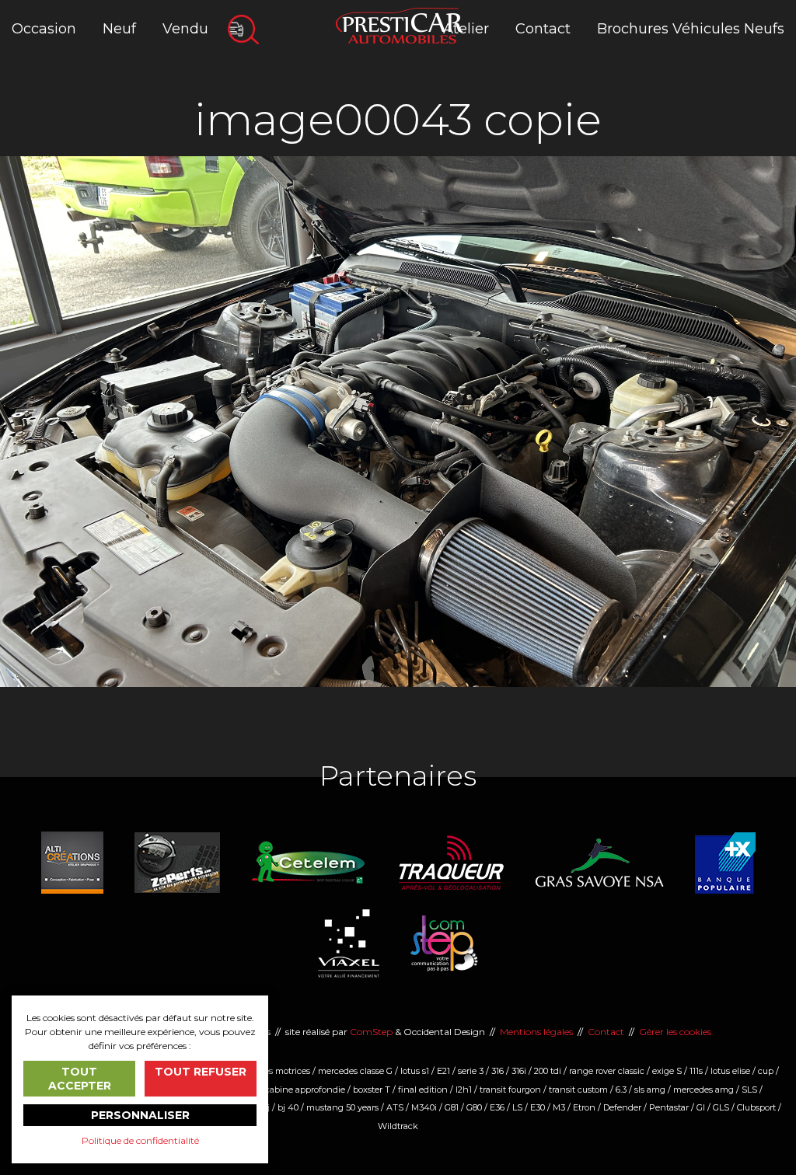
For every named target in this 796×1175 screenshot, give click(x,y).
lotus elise (730, 1070)
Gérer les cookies (675, 1031)
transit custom (578, 1089)
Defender (622, 1107)
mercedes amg (703, 1089)
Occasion (44, 28)
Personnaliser (140, 1115)
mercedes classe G (355, 1070)
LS (517, 1107)
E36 (497, 1107)
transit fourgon (510, 1089)
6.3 (621, 1089)
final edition (423, 1089)
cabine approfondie (305, 1089)
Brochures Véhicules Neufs (690, 28)
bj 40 (288, 1107)
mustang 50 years (342, 1107)
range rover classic (606, 1070)
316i (518, 1070)
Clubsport (756, 1107)
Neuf (119, 28)
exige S (667, 1070)
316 (497, 1070)
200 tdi (547, 1070)
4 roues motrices (276, 1070)
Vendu (185, 28)
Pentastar (669, 1107)
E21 (443, 1070)
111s (696, 1070)
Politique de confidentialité (140, 1140)
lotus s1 (414, 1070)
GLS (721, 1107)
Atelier (466, 28)
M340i (424, 1107)
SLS (749, 1089)
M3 (559, 1107)
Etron (584, 1107)
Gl (700, 1107)
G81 (452, 1107)
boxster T (371, 1089)
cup (765, 1070)
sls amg (649, 1089)
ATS (394, 1107)
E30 (537, 1107)
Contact (543, 28)
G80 (474, 1107)
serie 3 (471, 1070)
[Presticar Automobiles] (399, 24)
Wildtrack (398, 1126)
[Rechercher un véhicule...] (243, 29)
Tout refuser (200, 1072)
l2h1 (464, 1089)
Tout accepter (79, 1079)
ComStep (371, 1031)
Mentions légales (536, 1031)
